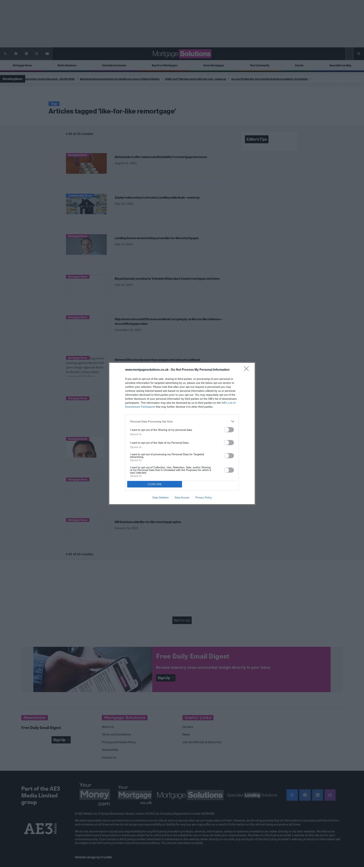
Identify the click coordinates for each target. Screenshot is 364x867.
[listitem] (182, 421)
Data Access (182, 497)
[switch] (229, 429)
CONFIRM (155, 484)
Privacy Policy (203, 497)
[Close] (247, 370)
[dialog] (182, 433)
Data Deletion (160, 497)
